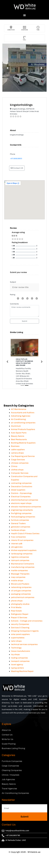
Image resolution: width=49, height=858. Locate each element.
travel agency (17, 665)
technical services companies (24, 644)
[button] (25, 15)
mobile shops (17, 581)
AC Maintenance (18, 409)
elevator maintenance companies (26, 507)
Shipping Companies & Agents (25, 631)
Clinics (14, 466)
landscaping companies (21, 554)
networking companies (21, 587)
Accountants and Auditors (22, 413)
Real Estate (16, 611)
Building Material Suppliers (23, 443)
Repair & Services (19, 617)
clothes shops (17, 470)
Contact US (18, 168)
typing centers (17, 668)
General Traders (18, 523)
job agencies (16, 547)
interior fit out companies (22, 540)
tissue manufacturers (20, 651)
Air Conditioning (18, 419)
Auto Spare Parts (18, 433)
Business (15, 446)
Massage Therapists (20, 574)
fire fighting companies (21, 513)
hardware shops (18, 530)
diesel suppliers (18, 490)
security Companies (20, 624)
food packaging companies (23, 517)
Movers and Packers (20, 584)
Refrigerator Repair (19, 614)
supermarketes (17, 638)
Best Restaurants (19, 439)
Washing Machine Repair (22, 671)
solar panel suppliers (20, 634)
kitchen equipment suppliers (24, 550)
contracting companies (21, 483)
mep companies (18, 577)
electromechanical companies (24, 500)
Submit (24, 321)
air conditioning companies (23, 423)
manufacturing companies (22, 567)
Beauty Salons (17, 436)
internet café (16, 544)
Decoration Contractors (21, 486)
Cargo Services (18, 460)
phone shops (17, 601)
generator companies (20, 527)
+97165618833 (16, 158)
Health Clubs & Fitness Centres (25, 533)
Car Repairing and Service (23, 456)
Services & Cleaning (20, 628)
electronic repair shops (21, 503)
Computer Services (19, 473)
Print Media (16, 607)
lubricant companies (20, 560)
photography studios (20, 604)
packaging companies (21, 594)
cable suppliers (18, 449)
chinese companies (20, 463)
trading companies (19, 658)
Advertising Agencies (20, 416)
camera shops (17, 453)
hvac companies (18, 537)
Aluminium (16, 426)
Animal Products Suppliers (23, 429)
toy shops (15, 654)
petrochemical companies (22, 597)
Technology (16, 648)
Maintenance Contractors (22, 564)
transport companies (20, 661)
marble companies (19, 570)
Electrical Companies (20, 497)
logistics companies (20, 557)
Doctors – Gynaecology (21, 493)
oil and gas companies (21, 591)
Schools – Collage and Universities (26, 621)
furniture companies (20, 520)
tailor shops (16, 641)
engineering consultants (22, 510)
